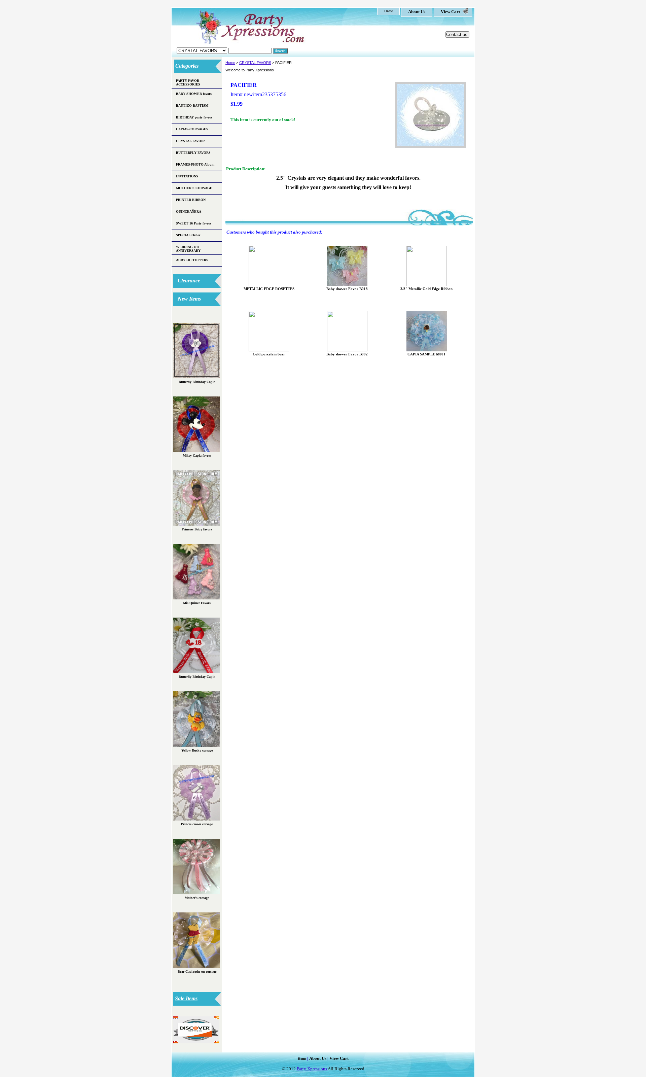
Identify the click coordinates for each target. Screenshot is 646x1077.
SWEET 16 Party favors (193, 223)
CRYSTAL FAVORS (255, 63)
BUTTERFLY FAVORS (193, 152)
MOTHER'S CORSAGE (194, 188)
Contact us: (457, 34)
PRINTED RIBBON (191, 200)
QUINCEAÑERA (188, 211)
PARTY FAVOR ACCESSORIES (188, 82)
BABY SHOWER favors (194, 94)
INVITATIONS (187, 176)
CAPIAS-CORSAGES (192, 129)
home (388, 11)
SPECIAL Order (188, 235)
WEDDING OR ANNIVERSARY (188, 248)
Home (230, 63)
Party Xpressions (312, 1068)
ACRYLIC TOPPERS (192, 260)
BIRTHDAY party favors (194, 117)
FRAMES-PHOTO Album (195, 164)
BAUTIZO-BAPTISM (192, 105)
